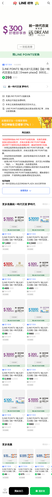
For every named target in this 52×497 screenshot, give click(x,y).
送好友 (42, 491)
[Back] (3, 3)
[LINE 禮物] (26, 3)
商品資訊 (26, 132)
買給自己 (18, 491)
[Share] (47, 63)
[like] (23, 234)
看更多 (45, 204)
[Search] (48, 3)
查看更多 (24, 190)
